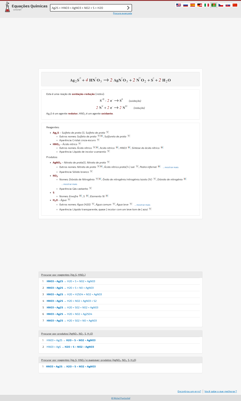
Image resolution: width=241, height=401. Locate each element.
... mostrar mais (171, 167)
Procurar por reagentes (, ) (63, 274)
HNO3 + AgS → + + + (70, 346)
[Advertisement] (120, 42)
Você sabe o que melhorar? (220, 391)
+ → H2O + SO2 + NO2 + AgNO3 (72, 307)
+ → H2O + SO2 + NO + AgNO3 (72, 320)
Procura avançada (122, 13)
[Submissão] (128, 8)
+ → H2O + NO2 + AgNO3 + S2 (72, 300)
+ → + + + (71, 366)
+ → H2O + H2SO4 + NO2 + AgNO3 (74, 294)
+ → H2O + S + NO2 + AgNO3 (71, 281)
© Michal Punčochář (120, 398)
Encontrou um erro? (189, 391)
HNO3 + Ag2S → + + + (71, 340)
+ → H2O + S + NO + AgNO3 (70, 287)
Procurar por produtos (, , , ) (67, 333)
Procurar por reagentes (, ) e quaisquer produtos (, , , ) (88, 359)
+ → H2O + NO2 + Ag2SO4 (69, 313)
